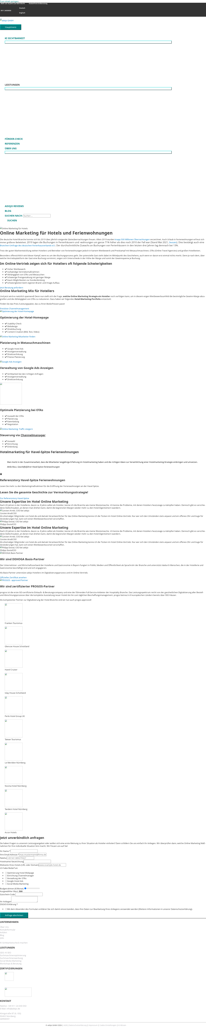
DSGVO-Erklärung (9, 904)
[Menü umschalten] (88, 42)
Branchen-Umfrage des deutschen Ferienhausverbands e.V (27, 245)
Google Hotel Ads (15, 881)
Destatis (173, 242)
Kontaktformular (7, 929)
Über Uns (4, 927)
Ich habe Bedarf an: (9, 868)
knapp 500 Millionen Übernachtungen (132, 239)
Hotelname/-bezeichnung (12, 861)
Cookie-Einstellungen (108, 1025)
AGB (65, 1025)
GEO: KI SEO (5, 952)
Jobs (2, 938)
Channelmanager (33, 435)
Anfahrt (3, 932)
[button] (11, 220)
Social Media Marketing (17, 883)
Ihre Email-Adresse (9, 854)
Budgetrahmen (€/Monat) (12, 888)
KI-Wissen (122, 1025)
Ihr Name (5, 851)
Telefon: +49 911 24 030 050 (13, 1006)
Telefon (3, 858)
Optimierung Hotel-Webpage (20, 872)
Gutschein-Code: (7, 894)
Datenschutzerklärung (78, 1025)
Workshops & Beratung (10, 963)
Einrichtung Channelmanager (20, 875)
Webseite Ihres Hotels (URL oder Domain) (19, 865)
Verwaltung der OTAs (16, 878)
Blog (2, 935)
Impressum (93, 1025)
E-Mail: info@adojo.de (10, 1008)
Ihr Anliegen (5, 901)
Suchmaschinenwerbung (11, 958)
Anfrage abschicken (14, 915)
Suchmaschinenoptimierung (13, 955)
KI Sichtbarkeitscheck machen (14, 942)
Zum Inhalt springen (9, 1)
